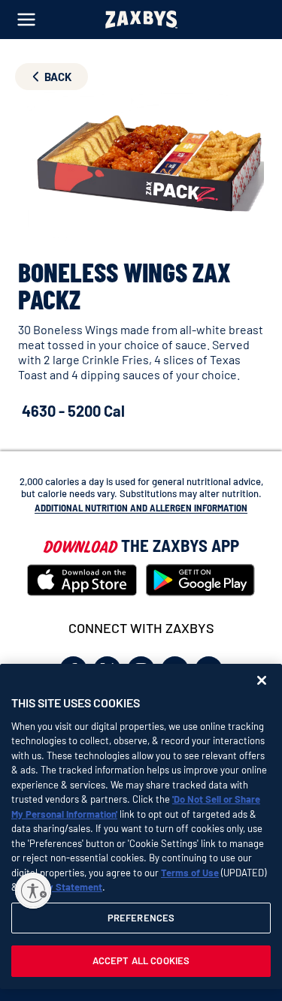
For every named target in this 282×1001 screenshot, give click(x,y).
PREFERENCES (141, 918)
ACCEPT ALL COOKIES (141, 960)
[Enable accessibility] (33, 891)
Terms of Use (190, 873)
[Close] (261, 680)
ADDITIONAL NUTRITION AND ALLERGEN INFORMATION (141, 507)
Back (57, 76)
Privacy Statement (61, 887)
